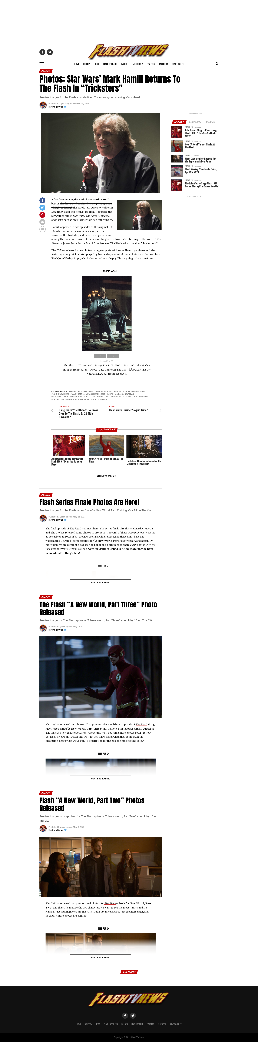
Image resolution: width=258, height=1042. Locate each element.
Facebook (163, 63)
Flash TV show (122, 391)
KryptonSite (178, 63)
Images (124, 63)
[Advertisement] (129, 21)
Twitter (151, 63)
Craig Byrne (57, 107)
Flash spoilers (104, 391)
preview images (87, 397)
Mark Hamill (78, 394)
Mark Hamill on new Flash (121, 394)
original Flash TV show (65, 397)
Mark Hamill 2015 (96, 394)
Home (76, 63)
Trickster (142, 397)
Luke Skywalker (61, 394)
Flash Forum (137, 63)
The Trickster (127, 397)
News (97, 63)
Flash (73, 391)
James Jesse (139, 391)
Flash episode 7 (86, 391)
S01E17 (101, 397)
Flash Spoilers (110, 63)
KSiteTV (86, 63)
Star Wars (112, 397)
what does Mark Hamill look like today (87, 400)
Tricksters (58, 400)
